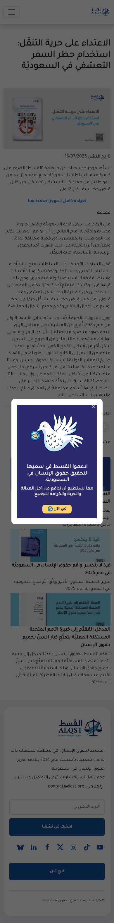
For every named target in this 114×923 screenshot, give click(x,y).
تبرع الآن (59, 509)
